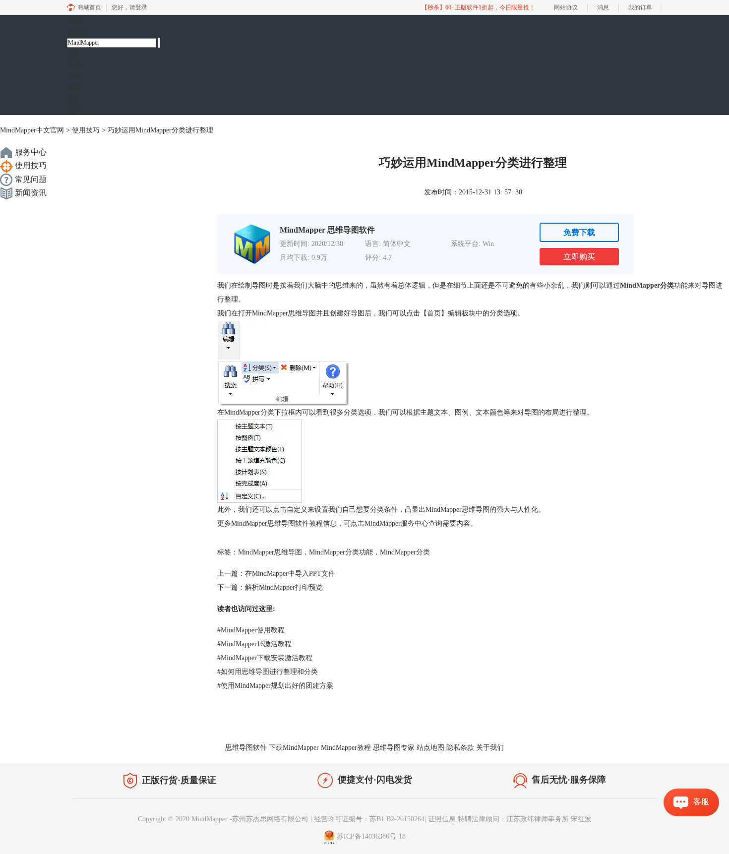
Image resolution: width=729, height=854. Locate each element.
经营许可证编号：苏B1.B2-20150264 (369, 819)
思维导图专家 (394, 747)
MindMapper (640, 285)
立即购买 (579, 256)
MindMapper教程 (346, 747)
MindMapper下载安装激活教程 (264, 658)
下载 (74, 75)
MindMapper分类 (405, 552)
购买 (74, 86)
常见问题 (30, 179)
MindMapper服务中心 (396, 523)
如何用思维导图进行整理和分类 (267, 671)
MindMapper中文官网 (32, 130)
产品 (74, 64)
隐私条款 (460, 747)
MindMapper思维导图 (270, 552)
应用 (74, 109)
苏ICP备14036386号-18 (371, 836)
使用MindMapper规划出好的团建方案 (275, 685)
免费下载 (579, 232)
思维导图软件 (246, 747)
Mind (77, 25)
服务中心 (30, 152)
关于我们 (490, 747)
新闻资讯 (30, 192)
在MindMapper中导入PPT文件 (290, 573)
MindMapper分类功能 (341, 552)
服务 (74, 98)
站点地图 (430, 747)
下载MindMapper (294, 747)
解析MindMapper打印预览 (284, 587)
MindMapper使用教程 (251, 630)
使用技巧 (86, 130)
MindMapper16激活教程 (254, 644)
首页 (74, 53)
